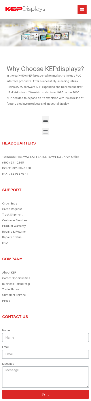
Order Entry (9, 203)
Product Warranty (14, 225)
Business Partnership (16, 283)
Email (5, 347)
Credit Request (12, 209)
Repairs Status (11, 237)
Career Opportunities (16, 278)
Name (6, 330)
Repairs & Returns (14, 231)
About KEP (9, 272)
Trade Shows (10, 289)
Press (6, 300)
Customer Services (14, 220)
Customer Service (14, 295)
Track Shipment (12, 214)
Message (8, 363)
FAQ (5, 242)
